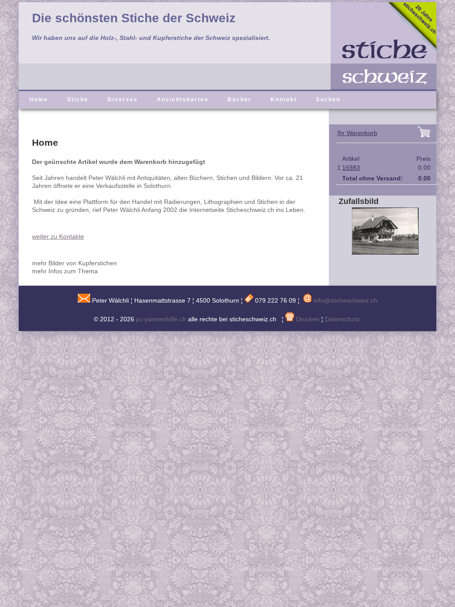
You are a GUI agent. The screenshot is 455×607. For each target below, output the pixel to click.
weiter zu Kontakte (58, 236)
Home (38, 99)
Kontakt (284, 99)
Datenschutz (342, 319)
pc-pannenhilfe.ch (161, 319)
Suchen (328, 99)
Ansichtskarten (182, 99)
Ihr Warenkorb (357, 132)
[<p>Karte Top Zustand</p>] (379, 252)
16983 (351, 167)
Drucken (306, 319)
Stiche (77, 99)
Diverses (123, 99)
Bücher (239, 99)
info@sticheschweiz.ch (345, 300)
